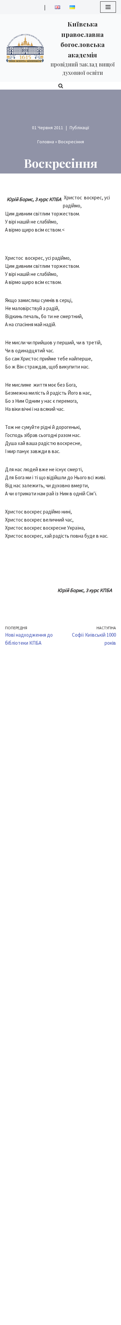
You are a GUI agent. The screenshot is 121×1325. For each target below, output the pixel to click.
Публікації (79, 128)
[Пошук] (60, 85)
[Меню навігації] (108, 7)
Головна (45, 142)
